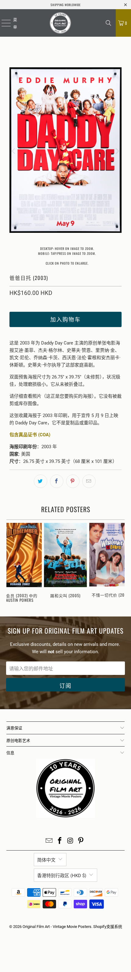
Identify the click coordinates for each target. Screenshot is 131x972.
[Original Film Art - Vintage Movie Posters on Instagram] (70, 841)
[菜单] (2, 23)
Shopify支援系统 (107, 926)
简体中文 (46, 860)
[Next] (117, 151)
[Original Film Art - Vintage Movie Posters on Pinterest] (81, 841)
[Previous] (14, 151)
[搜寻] (108, 23)
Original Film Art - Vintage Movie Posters (57, 926)
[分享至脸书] (56, 481)
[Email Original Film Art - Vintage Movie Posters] (49, 841)
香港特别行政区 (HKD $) (61, 875)
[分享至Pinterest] (73, 481)
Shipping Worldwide (66, 4)
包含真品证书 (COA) (29, 435)
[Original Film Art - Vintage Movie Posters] (60, 23)
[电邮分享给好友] (89, 481)
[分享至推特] (40, 481)
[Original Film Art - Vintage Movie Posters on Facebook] (60, 841)
